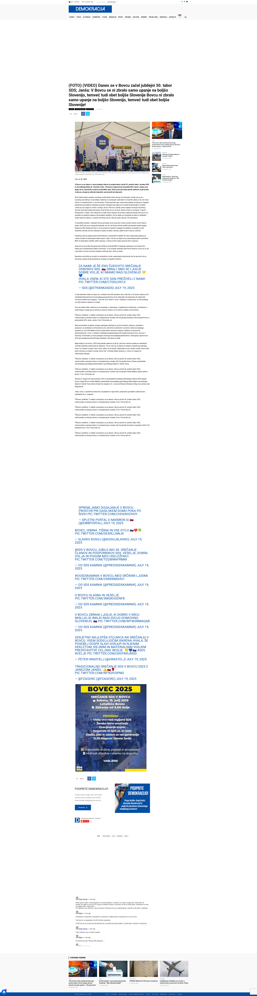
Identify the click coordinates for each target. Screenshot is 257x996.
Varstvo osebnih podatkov (136, 994)
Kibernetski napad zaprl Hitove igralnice (170, 166)
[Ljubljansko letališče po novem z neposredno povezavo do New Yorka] (174, 969)
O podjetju (114, 994)
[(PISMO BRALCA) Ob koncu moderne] (144, 969)
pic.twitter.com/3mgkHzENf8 (100, 598)
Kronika (164, 163)
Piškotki (148, 994)
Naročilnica (172, 994)
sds (113, 836)
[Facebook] (182, 1)
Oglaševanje (163, 994)
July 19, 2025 (124, 288)
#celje (80, 653)
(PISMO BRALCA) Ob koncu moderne (144, 981)
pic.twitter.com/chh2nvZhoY (112, 514)
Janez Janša (106, 836)
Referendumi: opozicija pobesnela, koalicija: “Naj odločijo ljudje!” (170, 178)
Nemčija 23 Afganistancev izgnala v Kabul (170, 155)
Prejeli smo (133, 978)
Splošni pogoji (123, 994)
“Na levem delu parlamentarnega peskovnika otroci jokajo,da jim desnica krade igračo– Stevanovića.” (166, 144)
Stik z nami (155, 994)
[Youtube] (187, 1)
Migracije (164, 152)
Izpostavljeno (80, 109)
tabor (126, 836)
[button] (185, 17)
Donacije (179, 994)
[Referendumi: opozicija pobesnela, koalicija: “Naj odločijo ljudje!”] (156, 178)
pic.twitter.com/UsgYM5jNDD (112, 653)
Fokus (71, 109)
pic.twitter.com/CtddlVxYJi (102, 282)
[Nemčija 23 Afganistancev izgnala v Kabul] (156, 156)
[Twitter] (184, 1)
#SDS (79, 550)
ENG (180, 17)
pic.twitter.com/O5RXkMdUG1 (100, 579)
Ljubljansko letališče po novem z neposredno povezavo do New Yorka (174, 982)
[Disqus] (112, 867)
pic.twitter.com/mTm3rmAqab (124, 621)
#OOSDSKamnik (87, 576)
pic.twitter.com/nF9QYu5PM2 (99, 673)
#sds (141, 650)
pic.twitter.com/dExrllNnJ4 (99, 533)
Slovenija (90, 109)
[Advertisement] (128, 40)
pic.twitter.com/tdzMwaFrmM (101, 559)
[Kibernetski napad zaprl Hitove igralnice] (156, 167)
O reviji (107, 994)
